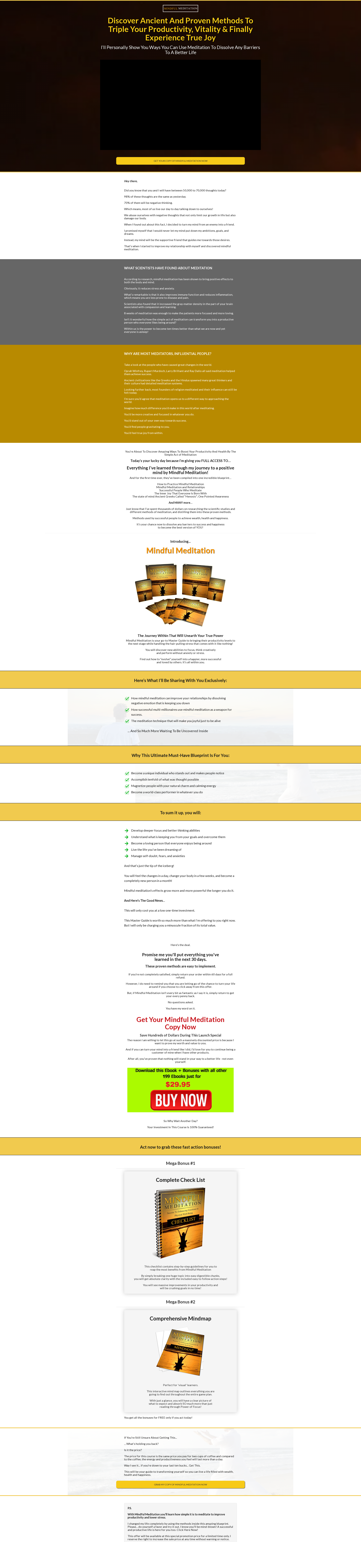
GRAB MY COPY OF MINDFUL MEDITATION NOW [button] (180, 1484)
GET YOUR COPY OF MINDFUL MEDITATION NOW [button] (180, 160)
